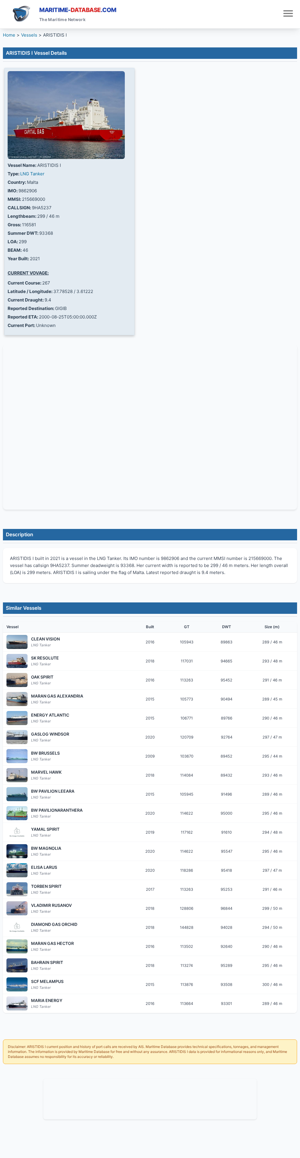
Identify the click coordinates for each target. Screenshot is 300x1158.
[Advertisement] (150, 1098)
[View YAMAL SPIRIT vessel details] (17, 832)
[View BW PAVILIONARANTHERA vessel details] (17, 813)
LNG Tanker (32, 174)
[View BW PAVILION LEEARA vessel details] (17, 794)
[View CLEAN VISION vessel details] (17, 642)
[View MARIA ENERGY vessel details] (17, 1003)
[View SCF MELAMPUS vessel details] (17, 984)
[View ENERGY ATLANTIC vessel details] (17, 718)
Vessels (29, 35)
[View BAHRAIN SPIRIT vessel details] (17, 965)
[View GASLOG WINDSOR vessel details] (17, 737)
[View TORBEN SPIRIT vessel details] (17, 889)
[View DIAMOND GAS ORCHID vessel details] (17, 927)
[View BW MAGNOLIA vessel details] (17, 851)
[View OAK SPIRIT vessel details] (17, 680)
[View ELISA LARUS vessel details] (17, 870)
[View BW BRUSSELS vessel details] (17, 756)
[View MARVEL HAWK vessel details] (17, 775)
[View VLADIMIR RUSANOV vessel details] (17, 908)
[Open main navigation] (288, 14)
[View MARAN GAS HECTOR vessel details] (17, 946)
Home (9, 35)
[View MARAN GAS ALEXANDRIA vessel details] (17, 699)
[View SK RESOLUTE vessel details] (17, 661)
